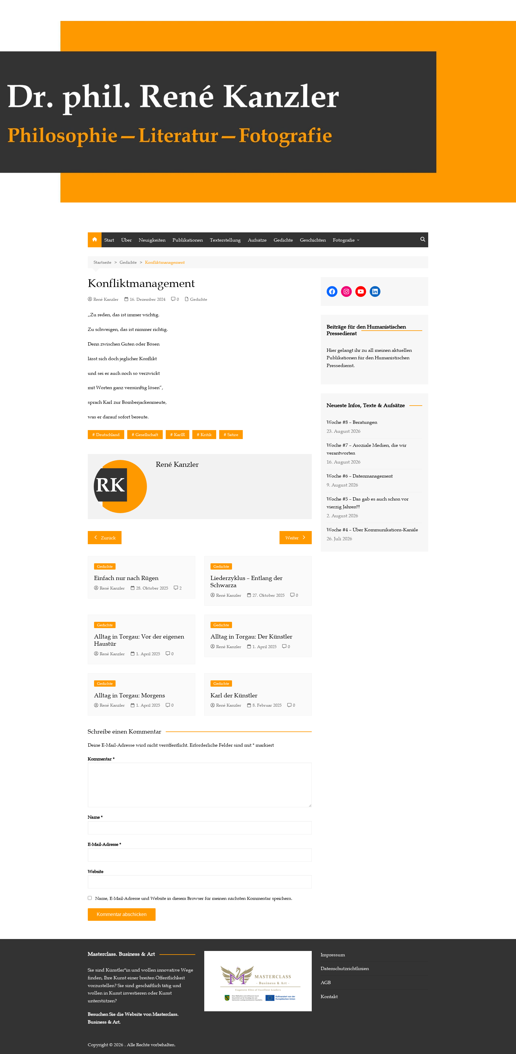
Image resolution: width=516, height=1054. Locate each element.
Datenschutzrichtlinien (345, 968)
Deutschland (108, 434)
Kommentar (101, 759)
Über (126, 240)
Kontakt (329, 996)
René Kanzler (106, 299)
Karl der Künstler (234, 695)
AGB (326, 982)
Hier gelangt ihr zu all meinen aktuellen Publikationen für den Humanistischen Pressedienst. (369, 357)
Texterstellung (225, 240)
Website (95, 871)
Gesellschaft (147, 434)
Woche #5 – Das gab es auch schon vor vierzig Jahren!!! (367, 503)
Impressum (333, 955)
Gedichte (283, 240)
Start (109, 240)
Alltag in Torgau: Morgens (129, 695)
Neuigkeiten (152, 240)
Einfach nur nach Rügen (126, 578)
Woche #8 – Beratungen (352, 422)
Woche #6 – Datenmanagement (360, 476)
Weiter (292, 538)
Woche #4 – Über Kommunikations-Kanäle (372, 530)
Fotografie (344, 240)
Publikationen (188, 240)
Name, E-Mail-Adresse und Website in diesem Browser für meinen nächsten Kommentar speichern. (193, 898)
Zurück (108, 538)
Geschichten (313, 240)
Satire (233, 434)
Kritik (206, 434)
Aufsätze (257, 240)
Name (95, 817)
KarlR (179, 434)
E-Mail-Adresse (104, 844)
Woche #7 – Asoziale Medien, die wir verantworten (366, 449)
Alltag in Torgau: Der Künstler (251, 636)
